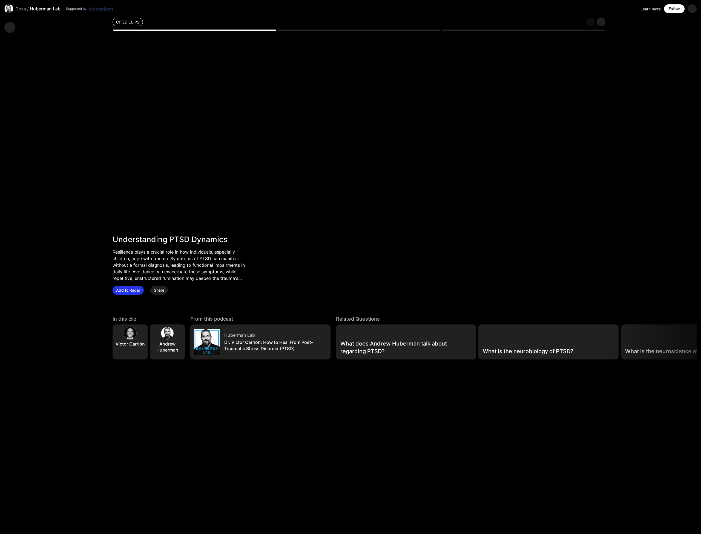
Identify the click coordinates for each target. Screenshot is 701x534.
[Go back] (9, 27)
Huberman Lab (45, 8)
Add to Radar (128, 290)
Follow (674, 8)
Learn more (650, 9)
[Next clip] (601, 22)
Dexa (20, 8)
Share (159, 290)
